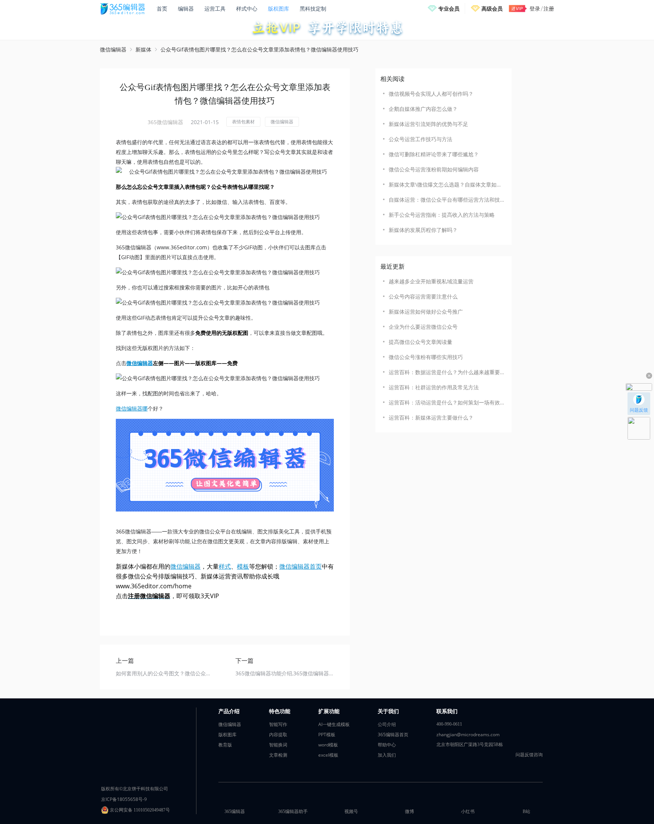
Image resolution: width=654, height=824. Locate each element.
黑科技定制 (313, 8)
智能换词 (278, 745)
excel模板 (328, 755)
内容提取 (278, 734)
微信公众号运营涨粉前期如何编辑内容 (434, 169)
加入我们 (387, 755)
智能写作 (278, 724)
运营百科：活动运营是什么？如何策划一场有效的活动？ (446, 402)
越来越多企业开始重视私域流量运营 (431, 281)
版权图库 (278, 8)
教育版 (225, 745)
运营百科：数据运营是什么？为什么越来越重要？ (446, 372)
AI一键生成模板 (334, 724)
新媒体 (143, 49)
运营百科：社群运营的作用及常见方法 (434, 387)
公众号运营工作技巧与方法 (420, 139)
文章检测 (278, 755)
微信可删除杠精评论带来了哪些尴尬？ (434, 154)
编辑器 (186, 8)
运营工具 (215, 8)
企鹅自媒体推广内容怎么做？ (423, 108)
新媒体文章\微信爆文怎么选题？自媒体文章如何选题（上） (446, 184)
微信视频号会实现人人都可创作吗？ (431, 93)
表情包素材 (243, 121)
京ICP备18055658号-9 (124, 799)
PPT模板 (326, 734)
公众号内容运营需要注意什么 (423, 296)
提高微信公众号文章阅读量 (420, 341)
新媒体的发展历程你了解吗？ (423, 229)
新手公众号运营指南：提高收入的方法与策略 (442, 214)
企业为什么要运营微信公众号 (423, 326)
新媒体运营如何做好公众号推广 (426, 311)
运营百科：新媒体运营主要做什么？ (431, 417)
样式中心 (246, 8)
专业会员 (448, 8)
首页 (162, 8)
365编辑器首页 (393, 734)
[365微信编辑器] (225, 465)
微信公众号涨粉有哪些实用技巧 (426, 357)
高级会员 (492, 8)
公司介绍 (387, 724)
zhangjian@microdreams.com (468, 734)
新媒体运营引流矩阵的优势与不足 (428, 123)
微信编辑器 (113, 49)
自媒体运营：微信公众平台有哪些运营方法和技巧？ (446, 199)
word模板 (328, 745)
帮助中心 (387, 745)
